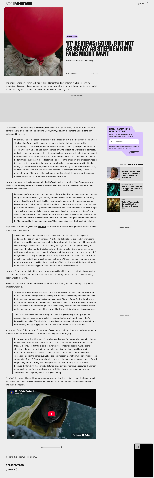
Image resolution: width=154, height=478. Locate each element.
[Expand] (136, 445)
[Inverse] (22, 3)
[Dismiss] (150, 445)
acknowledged (41, 127)
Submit (133, 153)
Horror (10, 469)
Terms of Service (116, 148)
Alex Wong (73, 73)
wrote (28, 185)
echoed (33, 283)
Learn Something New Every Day (119, 130)
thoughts (42, 226)
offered (51, 330)
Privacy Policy (128, 148)
